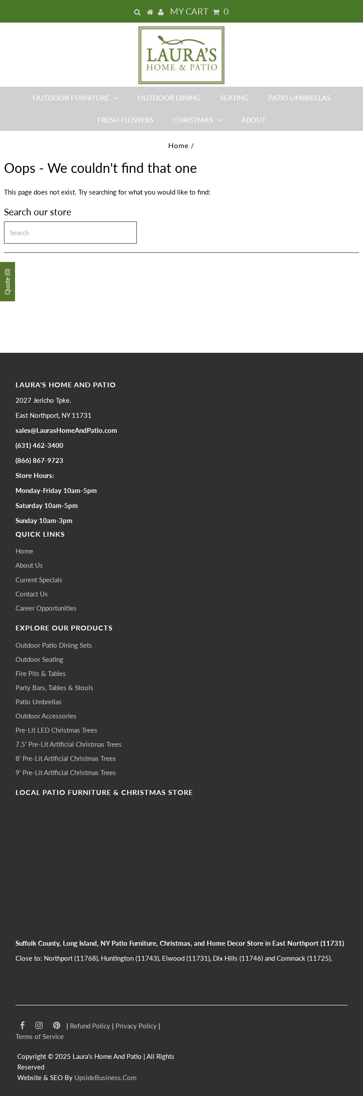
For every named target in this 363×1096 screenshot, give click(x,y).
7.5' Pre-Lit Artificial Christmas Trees (68, 744)
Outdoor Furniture (71, 97)
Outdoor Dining (169, 97)
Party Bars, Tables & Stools (54, 687)
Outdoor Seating (39, 659)
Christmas (193, 119)
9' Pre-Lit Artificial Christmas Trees (65, 772)
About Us (29, 565)
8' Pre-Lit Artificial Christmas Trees (65, 758)
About (253, 119)
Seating (234, 97)
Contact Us (31, 594)
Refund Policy (90, 1026)
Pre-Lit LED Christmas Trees (56, 730)
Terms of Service (39, 1036)
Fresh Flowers (125, 119)
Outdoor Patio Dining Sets (53, 645)
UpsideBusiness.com (105, 1077)
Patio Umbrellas (299, 97)
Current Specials (38, 580)
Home (178, 145)
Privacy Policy (136, 1026)
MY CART (199, 11)
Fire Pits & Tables (40, 673)
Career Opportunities (46, 608)
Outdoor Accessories (46, 716)
